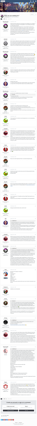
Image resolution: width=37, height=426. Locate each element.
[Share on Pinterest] (13, 419)
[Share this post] (35, 21)
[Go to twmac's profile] (5, 303)
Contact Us (20, 422)
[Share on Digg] (6, 419)
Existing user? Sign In (26, 3)
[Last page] (6, 19)
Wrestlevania (5, 21)
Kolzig (5, 318)
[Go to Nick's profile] (5, 274)
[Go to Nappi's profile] (5, 386)
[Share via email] (12, 419)
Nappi (5, 382)
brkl (5, 79)
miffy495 (5, 128)
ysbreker (5, 39)
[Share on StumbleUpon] (10, 419)
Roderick (6, 68)
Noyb (5, 145)
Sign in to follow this (4, 14)
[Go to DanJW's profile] (5, 108)
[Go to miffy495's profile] (5, 133)
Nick (6, 269)
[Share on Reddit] (9, 419)
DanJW (5, 103)
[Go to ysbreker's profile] (5, 43)
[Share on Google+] (4, 419)
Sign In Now (26, 410)
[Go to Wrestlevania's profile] (2, 16)
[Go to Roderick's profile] (5, 72)
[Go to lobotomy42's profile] (5, 351)
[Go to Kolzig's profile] (5, 322)
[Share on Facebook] (3, 419)
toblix (5, 116)
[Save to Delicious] (7, 419)
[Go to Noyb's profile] (5, 149)
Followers (32, 14)
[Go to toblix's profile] (5, 120)
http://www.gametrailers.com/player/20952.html (17, 324)
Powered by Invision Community (18, 424)
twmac (5, 298)
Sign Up (32, 3)
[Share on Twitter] (1, 419)
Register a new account (10, 410)
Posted (13, 21)
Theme (16, 422)
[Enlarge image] (25, 324)
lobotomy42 (5, 346)
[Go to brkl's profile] (5, 84)
